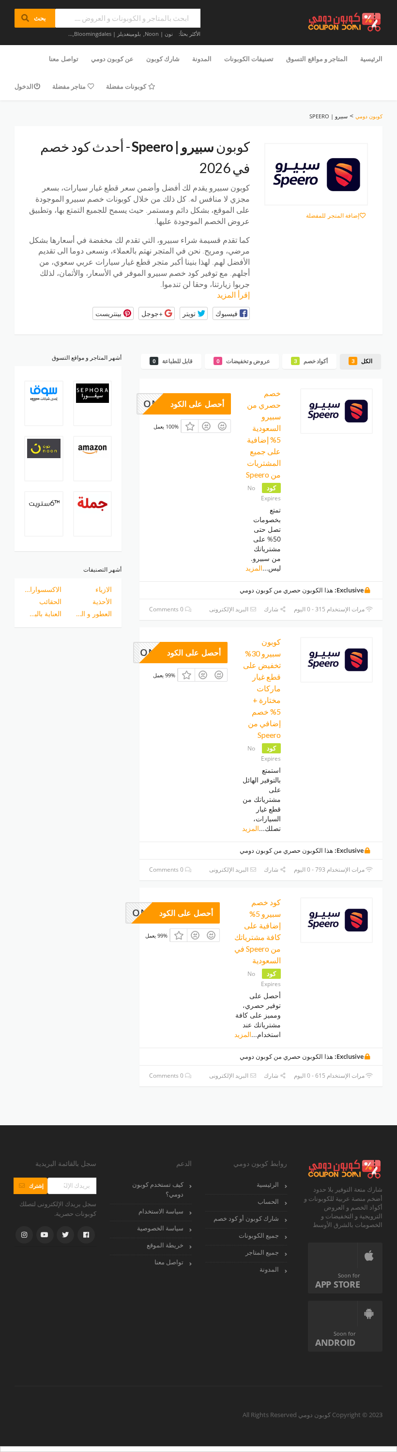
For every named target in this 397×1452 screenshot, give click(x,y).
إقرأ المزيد (233, 294)
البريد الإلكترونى (229, 609)
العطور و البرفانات (93, 613)
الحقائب (50, 601)
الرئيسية (371, 58)
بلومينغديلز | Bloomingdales (107, 33)
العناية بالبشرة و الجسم (42, 613)
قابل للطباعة (173, 361)
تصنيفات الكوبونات (249, 58)
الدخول (24, 86)
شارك (272, 609)
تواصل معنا (63, 58)
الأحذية (102, 601)
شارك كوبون (163, 58)
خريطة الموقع (165, 1245)
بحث (35, 18)
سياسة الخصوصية (160, 1228)
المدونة (202, 58)
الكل (361, 361)
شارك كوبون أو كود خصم (246, 1218)
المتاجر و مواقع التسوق (317, 58)
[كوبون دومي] (344, 21)
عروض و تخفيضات (243, 361)
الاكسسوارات (42, 589)
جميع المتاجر (262, 1252)
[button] (231, 313)
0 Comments (167, 609)
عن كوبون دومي (112, 58)
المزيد (253, 568)
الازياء (103, 589)
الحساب (268, 1201)
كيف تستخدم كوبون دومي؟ (157, 1189)
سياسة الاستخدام (160, 1211)
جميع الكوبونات (259, 1235)
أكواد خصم (311, 361)
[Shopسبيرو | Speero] (316, 174)
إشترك (30, 1185)
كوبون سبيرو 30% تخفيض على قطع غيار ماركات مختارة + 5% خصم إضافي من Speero (262, 688)
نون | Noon (159, 33)
